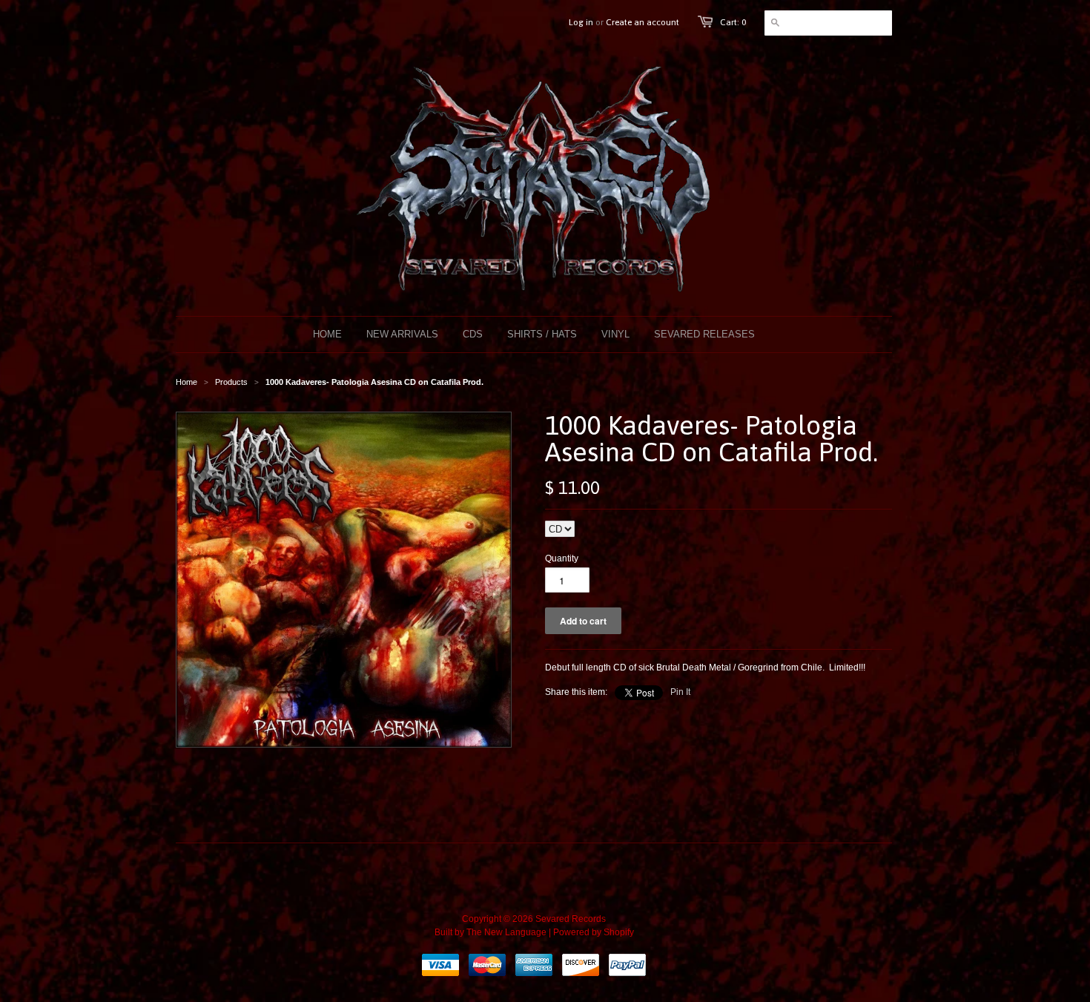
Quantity (561, 558)
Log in (581, 22)
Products (231, 382)
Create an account (642, 22)
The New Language (506, 932)
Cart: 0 (733, 22)
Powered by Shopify (593, 932)
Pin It (680, 692)
